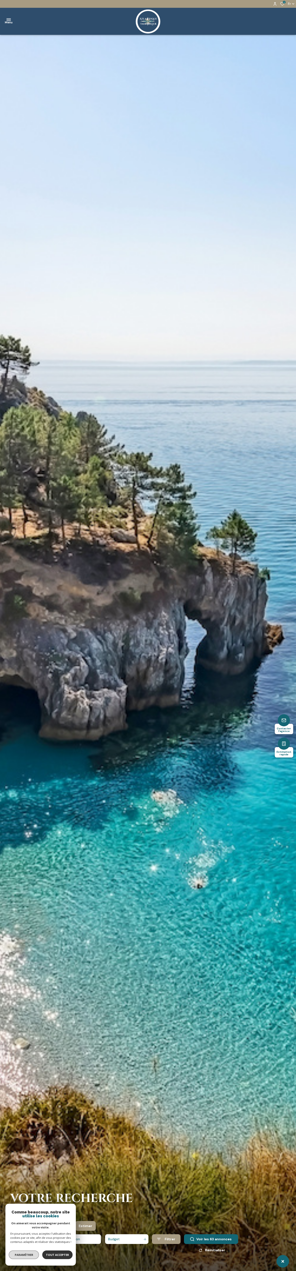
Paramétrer (24, 1255)
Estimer (85, 1226)
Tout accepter (57, 1255)
